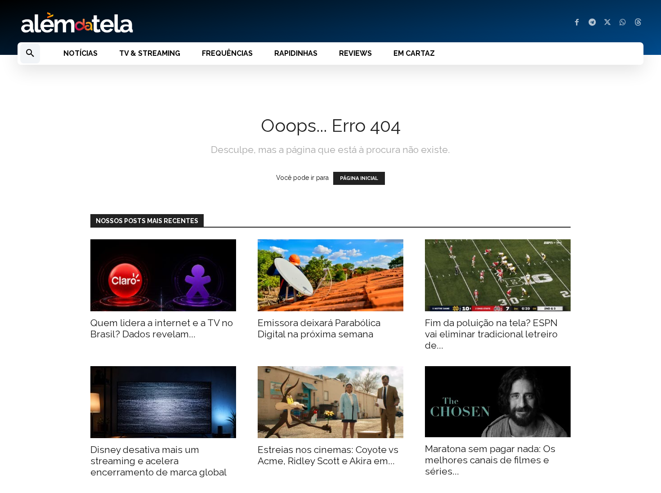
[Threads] (638, 23)
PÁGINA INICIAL (359, 178)
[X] (607, 23)
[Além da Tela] (169, 23)
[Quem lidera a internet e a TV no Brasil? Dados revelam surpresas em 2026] (163, 275)
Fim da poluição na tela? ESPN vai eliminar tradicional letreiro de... (491, 334)
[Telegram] (592, 23)
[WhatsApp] (622, 23)
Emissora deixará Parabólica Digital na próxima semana (319, 328)
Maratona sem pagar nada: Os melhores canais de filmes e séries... (490, 460)
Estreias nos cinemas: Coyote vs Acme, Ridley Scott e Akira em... (328, 455)
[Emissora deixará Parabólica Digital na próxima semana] (330, 275)
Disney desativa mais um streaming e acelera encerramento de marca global (158, 461)
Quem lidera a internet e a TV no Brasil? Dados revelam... (161, 328)
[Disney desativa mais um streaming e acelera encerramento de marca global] (163, 402)
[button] (30, 53)
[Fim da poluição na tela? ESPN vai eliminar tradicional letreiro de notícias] (498, 275)
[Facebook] (577, 23)
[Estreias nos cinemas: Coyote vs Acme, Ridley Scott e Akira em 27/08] (330, 402)
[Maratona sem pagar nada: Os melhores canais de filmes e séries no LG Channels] (498, 402)
